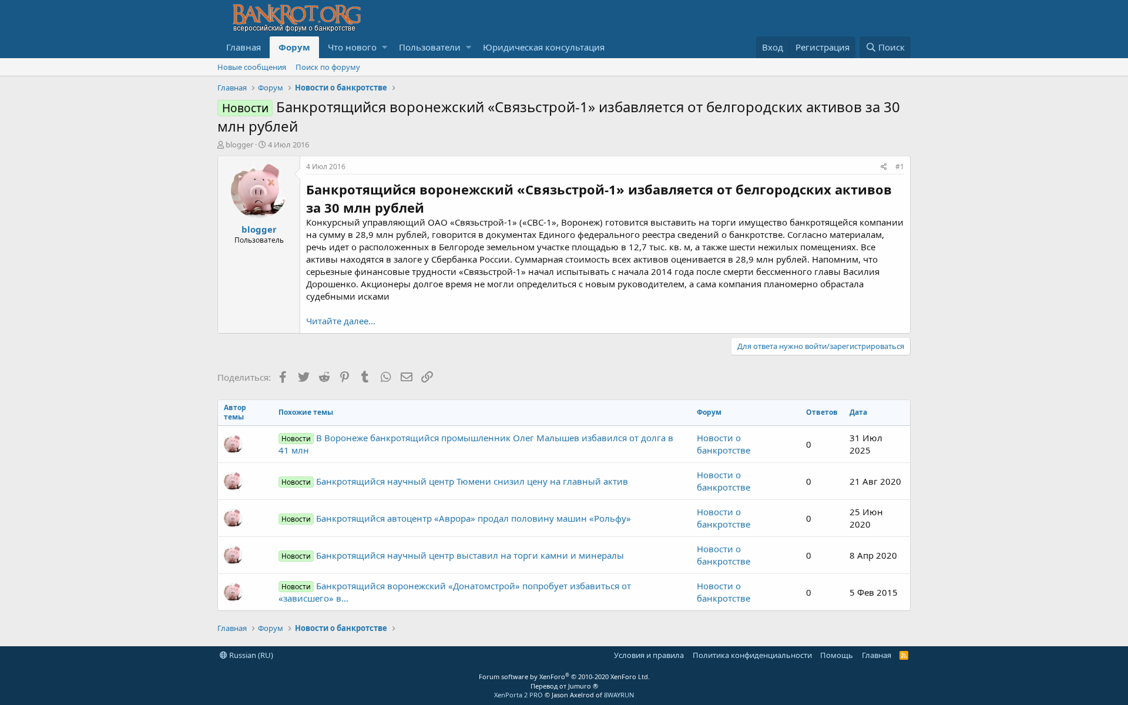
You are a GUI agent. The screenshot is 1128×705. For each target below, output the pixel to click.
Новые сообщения (251, 67)
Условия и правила (649, 655)
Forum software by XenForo (564, 676)
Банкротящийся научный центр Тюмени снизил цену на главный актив (454, 481)
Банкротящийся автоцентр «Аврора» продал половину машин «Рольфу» (456, 518)
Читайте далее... (340, 321)
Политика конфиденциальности (752, 655)
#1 (899, 167)
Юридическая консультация (544, 47)
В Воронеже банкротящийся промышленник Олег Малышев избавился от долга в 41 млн (475, 444)
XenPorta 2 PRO (518, 694)
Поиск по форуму (328, 67)
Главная (243, 47)
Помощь (836, 655)
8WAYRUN (619, 694)
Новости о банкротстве (723, 444)
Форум (294, 47)
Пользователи (430, 47)
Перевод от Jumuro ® (564, 686)
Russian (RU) (250, 655)
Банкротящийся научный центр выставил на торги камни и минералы (452, 555)
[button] (384, 47)
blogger (239, 144)
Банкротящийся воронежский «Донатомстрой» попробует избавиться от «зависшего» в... (454, 592)
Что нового (352, 47)
